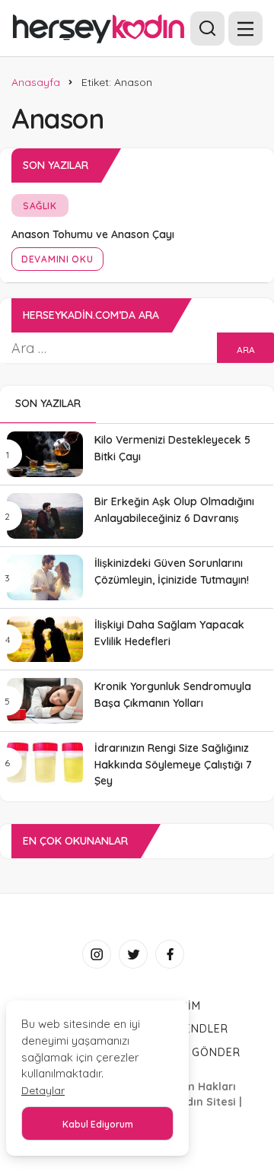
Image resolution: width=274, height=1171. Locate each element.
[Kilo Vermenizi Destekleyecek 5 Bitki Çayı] (45, 454)
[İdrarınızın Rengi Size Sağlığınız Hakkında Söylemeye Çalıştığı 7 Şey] (45, 762)
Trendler (198, 1029)
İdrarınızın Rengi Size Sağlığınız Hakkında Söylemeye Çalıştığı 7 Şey (173, 764)
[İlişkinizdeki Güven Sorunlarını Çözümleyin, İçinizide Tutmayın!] (45, 577)
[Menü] (245, 28)
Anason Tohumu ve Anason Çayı (92, 234)
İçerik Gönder (196, 1052)
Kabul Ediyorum (97, 1124)
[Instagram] (96, 954)
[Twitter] (133, 954)
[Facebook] (169, 954)
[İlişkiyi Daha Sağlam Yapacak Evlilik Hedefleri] (45, 639)
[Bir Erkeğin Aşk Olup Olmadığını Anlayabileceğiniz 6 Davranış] (45, 516)
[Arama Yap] (207, 28)
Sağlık (40, 206)
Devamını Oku (57, 259)
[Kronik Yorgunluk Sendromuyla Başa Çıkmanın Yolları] (45, 701)
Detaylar (43, 1090)
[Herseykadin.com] (98, 27)
